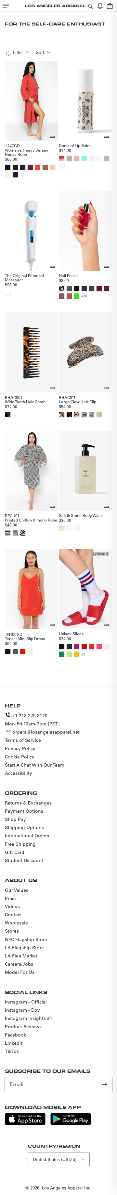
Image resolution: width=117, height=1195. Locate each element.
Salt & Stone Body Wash (81, 515)
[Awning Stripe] (23, 533)
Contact (13, 915)
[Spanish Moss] (92, 288)
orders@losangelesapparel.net (46, 732)
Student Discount (24, 860)
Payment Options (24, 811)
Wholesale (16, 923)
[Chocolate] (15, 167)
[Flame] (92, 647)
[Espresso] (69, 647)
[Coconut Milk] (69, 158)
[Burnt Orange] (107, 288)
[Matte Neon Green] (77, 296)
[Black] (8, 167)
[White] (8, 293)
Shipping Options (24, 827)
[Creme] (8, 175)
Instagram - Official (26, 1002)
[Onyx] (62, 415)
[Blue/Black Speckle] (62, 288)
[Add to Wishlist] (52, 137)
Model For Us (19, 972)
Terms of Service (23, 740)
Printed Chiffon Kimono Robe (31, 520)
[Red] (84, 647)
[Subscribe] (105, 1084)
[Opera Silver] (84, 415)
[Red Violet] (77, 647)
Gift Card (14, 852)
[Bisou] (38, 167)
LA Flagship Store (24, 948)
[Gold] (77, 654)
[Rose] (77, 158)
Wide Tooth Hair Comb (25, 401)
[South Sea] (92, 415)
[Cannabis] (107, 158)
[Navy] (23, 167)
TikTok (12, 1051)
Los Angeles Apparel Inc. (67, 1187)
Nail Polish (68, 275)
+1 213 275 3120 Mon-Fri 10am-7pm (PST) (32, 720)
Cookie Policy (19, 757)
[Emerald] (62, 654)
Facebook (15, 1035)
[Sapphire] (84, 288)
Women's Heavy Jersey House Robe (26, 152)
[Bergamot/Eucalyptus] (62, 528)
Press (11, 898)
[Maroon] (99, 288)
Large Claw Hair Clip (77, 401)
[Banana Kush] (99, 158)
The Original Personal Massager (24, 277)
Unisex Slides (71, 633)
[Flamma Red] (23, 652)
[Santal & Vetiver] (77, 528)
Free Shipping (20, 844)
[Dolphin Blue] (15, 652)
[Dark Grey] (69, 288)
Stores (12, 931)
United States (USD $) (54, 1159)
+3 (83, 654)
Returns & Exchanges (28, 803)
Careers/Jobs (19, 964)
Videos (12, 906)
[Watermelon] (62, 158)
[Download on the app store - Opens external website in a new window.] (25, 1123)
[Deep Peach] (53, 167)
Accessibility (18, 773)
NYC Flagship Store (26, 939)
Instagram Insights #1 (28, 1018)
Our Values (16, 890)
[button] (6, 5)
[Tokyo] (8, 415)
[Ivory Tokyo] (77, 415)
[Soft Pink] (107, 647)
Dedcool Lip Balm (75, 145)
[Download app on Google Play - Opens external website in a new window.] (70, 1123)
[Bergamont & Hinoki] (69, 528)
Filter (18, 52)
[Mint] (84, 158)
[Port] (30, 167)
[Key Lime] (69, 654)
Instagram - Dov (22, 1010)
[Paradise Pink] (99, 647)
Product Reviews (23, 1027)
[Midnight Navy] (15, 175)
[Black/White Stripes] (15, 533)
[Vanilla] (92, 158)
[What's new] (100, 5)
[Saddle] (45, 167)
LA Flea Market (21, 956)
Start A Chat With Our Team (34, 765)
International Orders (27, 835)
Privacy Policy (20, 748)
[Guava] (62, 166)
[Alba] (99, 415)
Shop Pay (15, 819)
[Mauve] (62, 296)
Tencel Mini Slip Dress (25, 638)
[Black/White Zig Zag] (8, 533)
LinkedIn (14, 1043)
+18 (84, 296)
